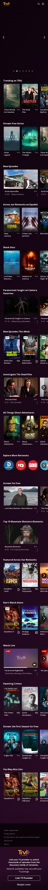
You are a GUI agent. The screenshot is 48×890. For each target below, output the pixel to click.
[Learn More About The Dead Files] (37, 403)
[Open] (43, 4)
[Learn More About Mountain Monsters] (37, 550)
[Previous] (3, 37)
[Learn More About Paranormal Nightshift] (37, 674)
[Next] (44, 37)
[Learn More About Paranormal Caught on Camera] (37, 322)
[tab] (13, 71)
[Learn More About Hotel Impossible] (37, 195)
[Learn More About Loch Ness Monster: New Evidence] (37, 512)
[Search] (37, 4)
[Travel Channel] (6, 4)
